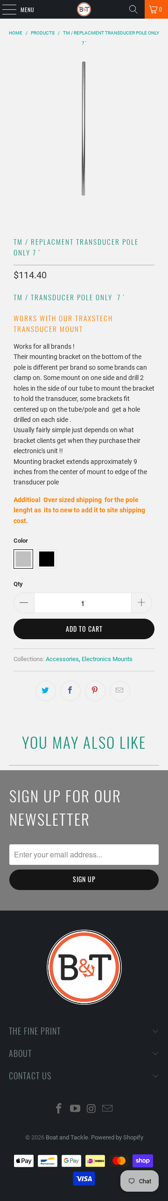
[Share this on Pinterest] (95, 691)
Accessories (62, 659)
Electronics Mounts (107, 659)
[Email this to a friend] (120, 691)
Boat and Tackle (67, 1137)
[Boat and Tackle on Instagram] (92, 1109)
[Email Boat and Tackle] (108, 1109)
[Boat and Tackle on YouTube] (76, 1109)
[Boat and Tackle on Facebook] (59, 1109)
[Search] (133, 9)
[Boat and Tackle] (84, 9)
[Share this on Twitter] (45, 691)
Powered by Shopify (117, 1137)
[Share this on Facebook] (70, 691)
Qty (18, 583)
